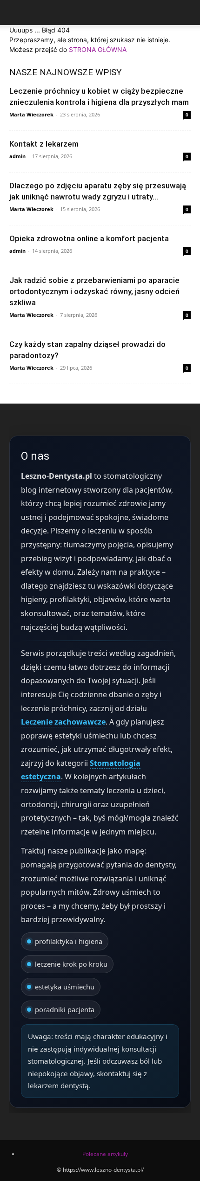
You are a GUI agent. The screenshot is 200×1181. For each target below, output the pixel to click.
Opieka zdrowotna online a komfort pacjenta (89, 238)
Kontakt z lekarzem (44, 143)
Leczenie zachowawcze (63, 722)
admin (17, 156)
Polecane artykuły (105, 1154)
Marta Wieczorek (31, 114)
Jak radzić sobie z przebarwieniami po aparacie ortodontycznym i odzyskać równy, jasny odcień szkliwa (94, 291)
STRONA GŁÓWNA (98, 49)
